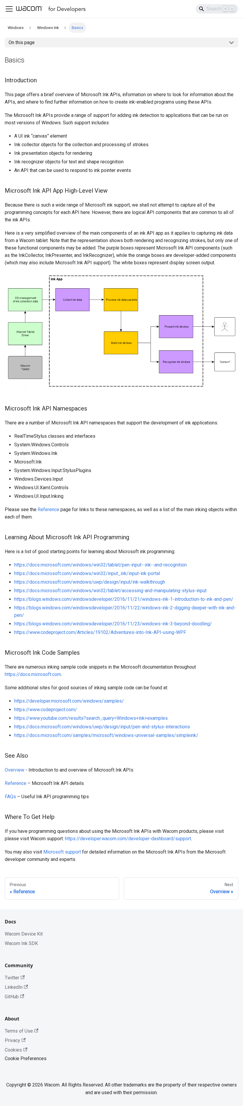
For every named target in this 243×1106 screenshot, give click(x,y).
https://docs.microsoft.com (33, 674)
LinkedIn (14, 987)
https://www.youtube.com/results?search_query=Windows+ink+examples (91, 718)
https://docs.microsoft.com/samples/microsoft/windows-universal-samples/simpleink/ (106, 735)
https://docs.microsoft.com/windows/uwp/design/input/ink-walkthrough (89, 582)
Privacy (12, 1040)
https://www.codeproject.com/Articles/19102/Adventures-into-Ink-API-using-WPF (100, 632)
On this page (22, 42)
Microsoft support (62, 852)
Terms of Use (19, 1031)
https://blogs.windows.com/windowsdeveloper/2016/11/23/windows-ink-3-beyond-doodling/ (113, 624)
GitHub (12, 996)
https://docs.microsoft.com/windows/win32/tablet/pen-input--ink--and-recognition (100, 565)
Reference (48, 509)
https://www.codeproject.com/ (45, 709)
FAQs (10, 796)
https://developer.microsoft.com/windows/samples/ (69, 701)
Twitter (12, 978)
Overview (14, 770)
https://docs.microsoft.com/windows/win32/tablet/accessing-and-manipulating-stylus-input (110, 590)
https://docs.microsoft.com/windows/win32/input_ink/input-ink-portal (87, 573)
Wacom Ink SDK (21, 943)
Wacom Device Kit (24, 934)
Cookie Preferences (26, 1058)
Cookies (13, 1050)
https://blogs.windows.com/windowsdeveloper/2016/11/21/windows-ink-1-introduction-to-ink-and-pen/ (123, 599)
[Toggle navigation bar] (9, 8)
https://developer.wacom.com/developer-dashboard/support (128, 838)
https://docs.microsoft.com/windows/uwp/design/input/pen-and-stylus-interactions (102, 727)
